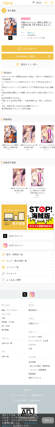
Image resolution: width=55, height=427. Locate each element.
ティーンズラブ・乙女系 (38, 341)
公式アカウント (16, 236)
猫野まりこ (31, 32)
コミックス (6, 314)
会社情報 (32, 362)
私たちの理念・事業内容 (40, 366)
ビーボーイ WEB (35, 337)
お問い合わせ (35, 400)
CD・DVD (6, 326)
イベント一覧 (12, 267)
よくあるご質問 (13, 280)
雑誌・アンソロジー (10, 310)
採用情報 (32, 374)
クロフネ (32, 345)
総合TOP (27, 390)
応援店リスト (34, 323)
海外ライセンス (35, 378)
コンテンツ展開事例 (38, 370)
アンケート (11, 273)
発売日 (38, 3)
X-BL (30, 349)
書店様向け (33, 310)
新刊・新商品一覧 (14, 254)
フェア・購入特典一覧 (16, 261)
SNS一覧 (5, 357)
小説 (3, 318)
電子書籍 (5, 330)
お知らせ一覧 (7, 343)
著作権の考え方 (38, 395)
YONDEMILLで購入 (25, 56)
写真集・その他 (8, 322)
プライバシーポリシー (19, 395)
